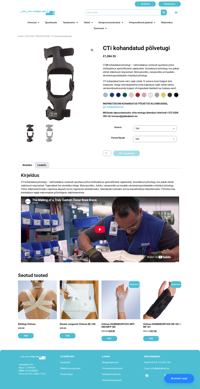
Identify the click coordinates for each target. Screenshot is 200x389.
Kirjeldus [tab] (27, 165)
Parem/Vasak (118, 138)
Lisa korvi (128, 153)
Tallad (87, 22)
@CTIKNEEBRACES (113, 107)
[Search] (164, 12)
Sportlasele (51, 22)
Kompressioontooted (109, 22)
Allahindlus (167, 22)
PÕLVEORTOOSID (43, 36)
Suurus (118, 127)
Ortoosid (32, 22)
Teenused (99, 28)
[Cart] (176, 13)
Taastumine (69, 22)
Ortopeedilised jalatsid (140, 22)
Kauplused (65, 362)
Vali (26, 335)
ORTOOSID (29, 36)
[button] (92, 50)
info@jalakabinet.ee (160, 368)
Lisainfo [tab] (41, 165)
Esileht (21, 36)
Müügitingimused (110, 362)
